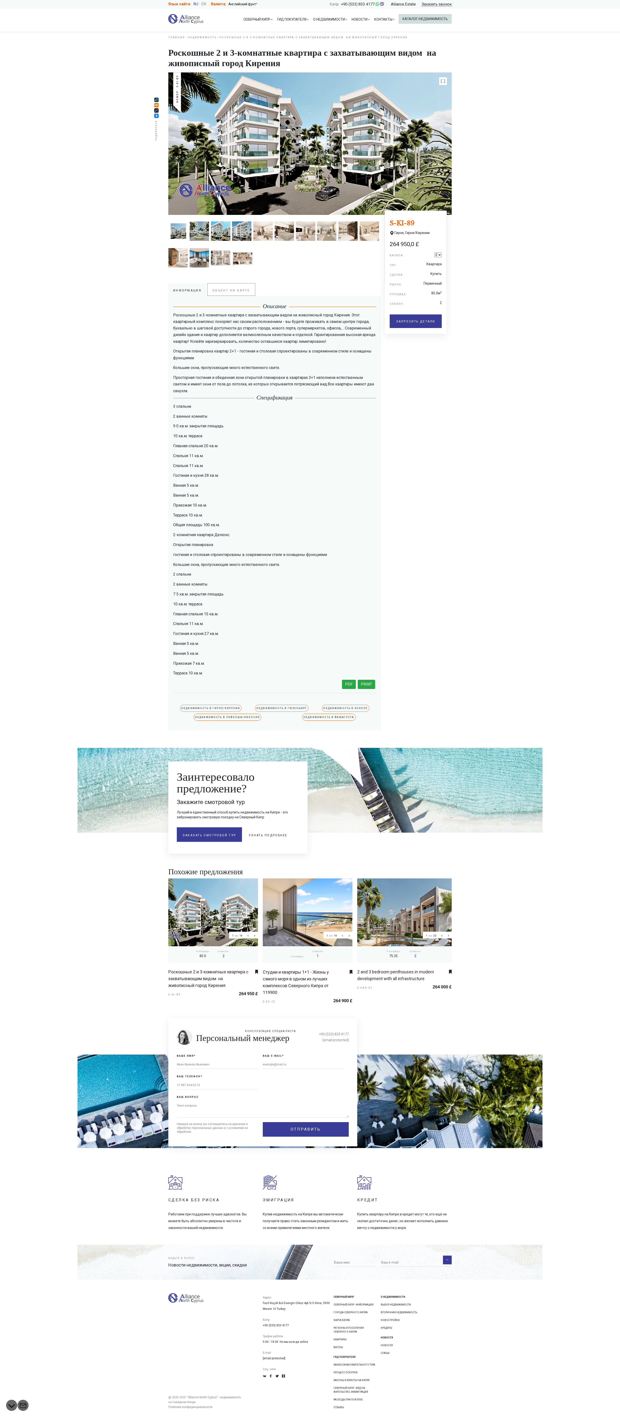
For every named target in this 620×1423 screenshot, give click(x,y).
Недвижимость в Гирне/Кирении (210, 708)
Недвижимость (202, 37)
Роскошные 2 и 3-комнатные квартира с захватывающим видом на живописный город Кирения (208, 978)
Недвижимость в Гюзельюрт (281, 708)
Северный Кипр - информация (353, 1304)
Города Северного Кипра (350, 1312)
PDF (349, 684)
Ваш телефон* (189, 1076)
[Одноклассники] (156, 105)
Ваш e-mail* (273, 1056)
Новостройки (390, 1320)
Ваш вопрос (188, 1097)
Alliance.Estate (403, 4)
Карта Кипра (341, 1320)
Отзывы (338, 1407)
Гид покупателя (291, 19)
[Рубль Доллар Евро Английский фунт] (244, 4)
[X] (156, 111)
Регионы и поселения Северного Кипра (348, 1330)
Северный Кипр (256, 19)
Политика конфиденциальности (190, 1407)
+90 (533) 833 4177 (358, 4)
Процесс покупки (345, 1372)
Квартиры (340, 1339)
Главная (176, 37)
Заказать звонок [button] (437, 4)
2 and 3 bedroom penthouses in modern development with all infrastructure (395, 975)
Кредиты (386, 1328)
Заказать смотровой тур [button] (209, 835)
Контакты (383, 19)
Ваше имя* (186, 1056)
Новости (359, 19)
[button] (443, 81)
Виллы (338, 1347)
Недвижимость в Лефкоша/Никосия (227, 717)
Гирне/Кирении (417, 233)
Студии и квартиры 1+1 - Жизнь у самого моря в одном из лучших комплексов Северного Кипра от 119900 (296, 982)
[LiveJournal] (156, 100)
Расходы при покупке (348, 1399)
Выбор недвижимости (396, 1304)
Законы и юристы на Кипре (351, 1380)
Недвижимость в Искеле (345, 708)
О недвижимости (329, 19)
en (203, 4)
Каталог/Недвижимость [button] (425, 19)
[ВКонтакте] (156, 116)
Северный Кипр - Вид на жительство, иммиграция (350, 1390)
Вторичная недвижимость (399, 1312)
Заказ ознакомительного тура (354, 1364)
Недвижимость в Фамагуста (328, 717)
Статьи (385, 1353)
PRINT (366, 684)
